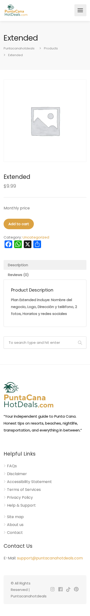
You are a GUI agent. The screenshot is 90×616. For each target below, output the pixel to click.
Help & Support (21, 505)
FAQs (12, 466)
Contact (15, 532)
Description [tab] (18, 264)
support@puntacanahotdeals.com (50, 558)
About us (15, 524)
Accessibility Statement (29, 481)
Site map (15, 517)
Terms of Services (24, 489)
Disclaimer (17, 474)
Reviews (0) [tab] (18, 274)
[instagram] (52, 590)
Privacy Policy (20, 497)
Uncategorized (36, 237)
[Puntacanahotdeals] (16, 10)
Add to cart (18, 223)
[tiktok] (68, 590)
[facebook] (60, 590)
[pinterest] (76, 590)
